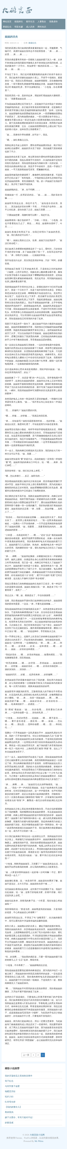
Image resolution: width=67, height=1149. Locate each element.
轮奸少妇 (9, 1096)
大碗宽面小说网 (37, 1134)
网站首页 (7, 21)
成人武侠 (30, 26)
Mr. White (39, 1141)
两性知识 (42, 26)
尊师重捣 (9, 1112)
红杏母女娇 (10, 1101)
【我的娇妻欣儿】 (13, 1106)
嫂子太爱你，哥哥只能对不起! (19, 1117)
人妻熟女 (42, 21)
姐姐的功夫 (11, 36)
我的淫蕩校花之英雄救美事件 (18, 1075)
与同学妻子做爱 (12, 1086)
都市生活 (30, 21)
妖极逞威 (9, 1122)
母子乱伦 (9, 1080)
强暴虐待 (53, 21)
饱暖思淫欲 (10, 1091)
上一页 (26, 1054)
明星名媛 (18, 26)
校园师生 (18, 21)
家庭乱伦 (7, 26)
